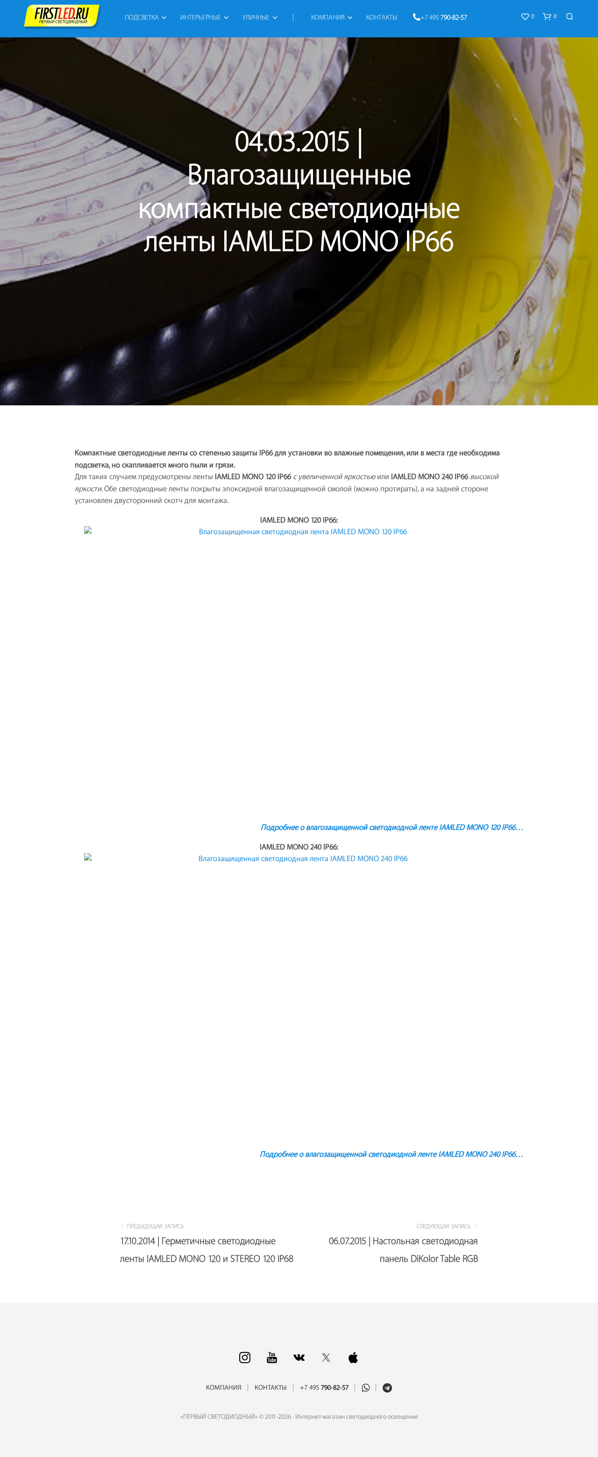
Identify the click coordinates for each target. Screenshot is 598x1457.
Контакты (381, 17)
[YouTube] (272, 1357)
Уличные (256, 17)
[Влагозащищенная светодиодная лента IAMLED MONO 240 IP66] (299, 997)
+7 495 (443, 17)
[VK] (299, 1357)
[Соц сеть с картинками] (244, 1357)
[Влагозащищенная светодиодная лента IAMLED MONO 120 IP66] (299, 670)
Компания (328, 17)
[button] (527, 16)
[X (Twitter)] (326, 1357)
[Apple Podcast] (353, 1357)
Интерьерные (200, 17)
